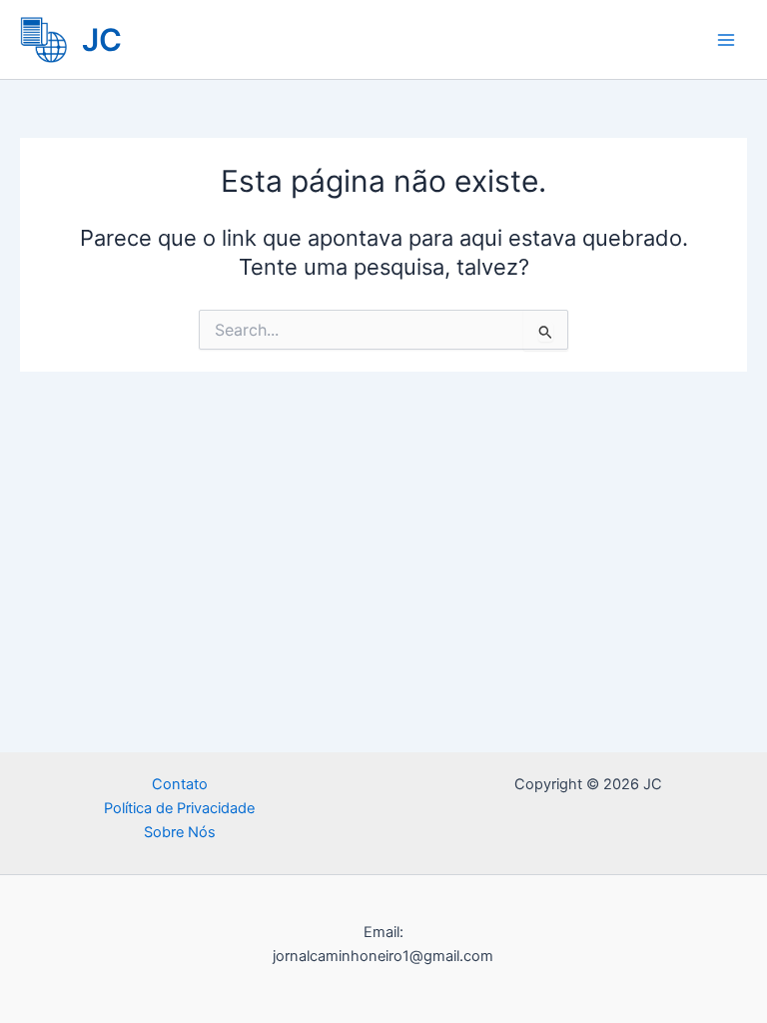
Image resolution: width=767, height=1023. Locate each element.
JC (102, 39)
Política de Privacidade (179, 808)
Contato (180, 784)
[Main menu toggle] (726, 40)
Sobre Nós (180, 832)
